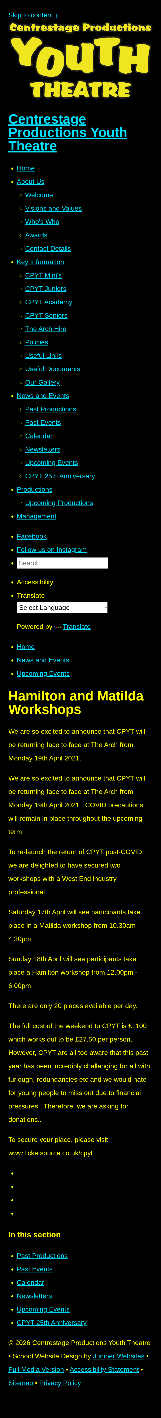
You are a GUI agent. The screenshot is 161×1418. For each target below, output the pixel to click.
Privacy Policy (60, 1383)
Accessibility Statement (104, 1369)
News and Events (43, 660)
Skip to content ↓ (33, 15)
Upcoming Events (43, 673)
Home (26, 646)
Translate (77, 626)
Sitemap (20, 1383)
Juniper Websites (118, 1356)
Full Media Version (36, 1369)
